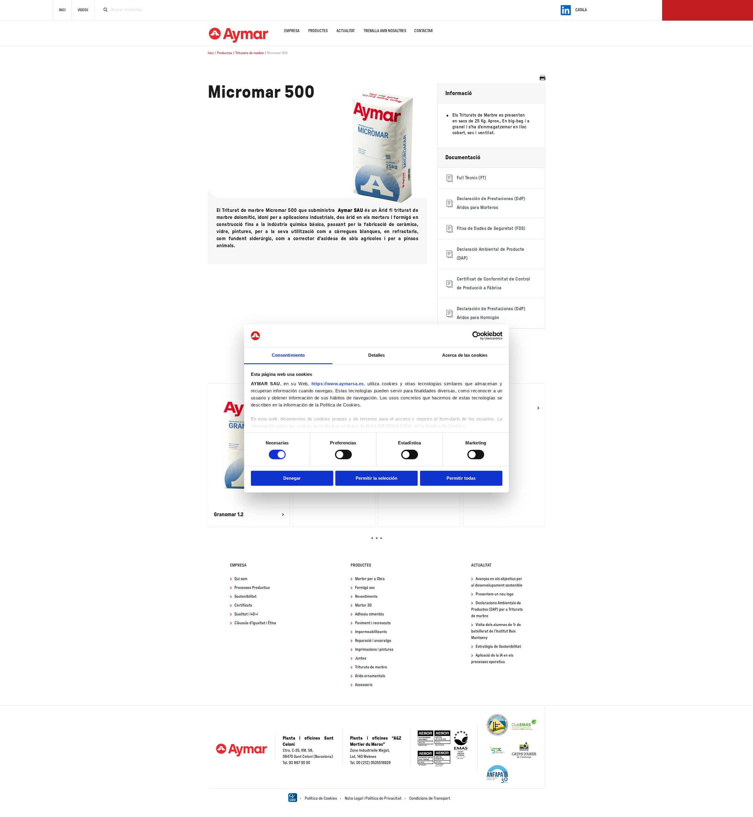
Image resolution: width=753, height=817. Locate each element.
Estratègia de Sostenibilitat (498, 647)
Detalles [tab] (376, 355)
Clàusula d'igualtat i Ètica (255, 623)
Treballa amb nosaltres (385, 31)
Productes (318, 31)
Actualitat (345, 31)
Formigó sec (365, 588)
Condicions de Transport (429, 798)
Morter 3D (363, 605)
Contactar (423, 31)
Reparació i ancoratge (373, 641)
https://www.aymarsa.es (337, 383)
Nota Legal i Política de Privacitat (373, 798)
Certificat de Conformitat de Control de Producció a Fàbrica (493, 283)
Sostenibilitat (245, 597)
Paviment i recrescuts (373, 623)
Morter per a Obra (370, 579)
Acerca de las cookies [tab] (464, 355)
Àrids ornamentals (370, 676)
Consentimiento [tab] (288, 355)
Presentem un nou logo (495, 594)
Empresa (291, 31)
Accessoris (363, 685)
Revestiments (366, 597)
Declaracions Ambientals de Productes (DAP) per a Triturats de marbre (497, 609)
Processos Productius (252, 588)
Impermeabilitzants (371, 632)
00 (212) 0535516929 (373, 763)
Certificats (243, 605)
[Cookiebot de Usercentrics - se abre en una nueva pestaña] (476, 335)
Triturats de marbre (250, 53)
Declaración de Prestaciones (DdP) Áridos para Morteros (491, 203)
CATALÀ (581, 10)
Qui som (240, 579)
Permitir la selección (376, 478)
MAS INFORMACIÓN (389, 426)
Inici (62, 10)
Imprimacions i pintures (374, 650)
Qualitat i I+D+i (246, 614)
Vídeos (83, 10)
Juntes (360, 658)
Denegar (292, 478)
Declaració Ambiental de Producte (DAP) (490, 253)
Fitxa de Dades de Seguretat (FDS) (491, 228)
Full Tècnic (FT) (471, 178)
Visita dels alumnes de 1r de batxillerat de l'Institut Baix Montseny (496, 631)
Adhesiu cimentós (369, 614)
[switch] (343, 454)
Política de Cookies (321, 798)
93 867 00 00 (299, 763)
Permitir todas (461, 478)
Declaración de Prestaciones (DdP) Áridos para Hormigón (491, 313)
